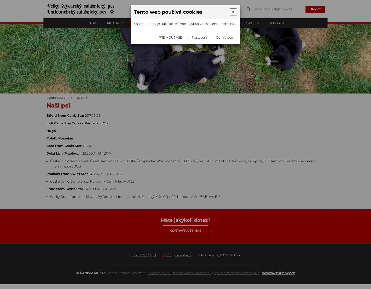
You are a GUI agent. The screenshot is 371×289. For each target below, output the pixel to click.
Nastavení (199, 37)
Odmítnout (224, 37)
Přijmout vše (170, 37)
